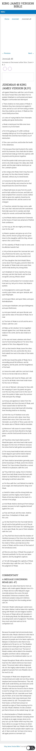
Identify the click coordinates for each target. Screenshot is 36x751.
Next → (31, 53)
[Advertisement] (18, 35)
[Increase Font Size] (5, 69)
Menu (3, 12)
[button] (30, 748)
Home (7, 19)
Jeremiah (15, 19)
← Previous (6, 53)
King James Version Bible (18, 4)
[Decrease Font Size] (10, 69)
